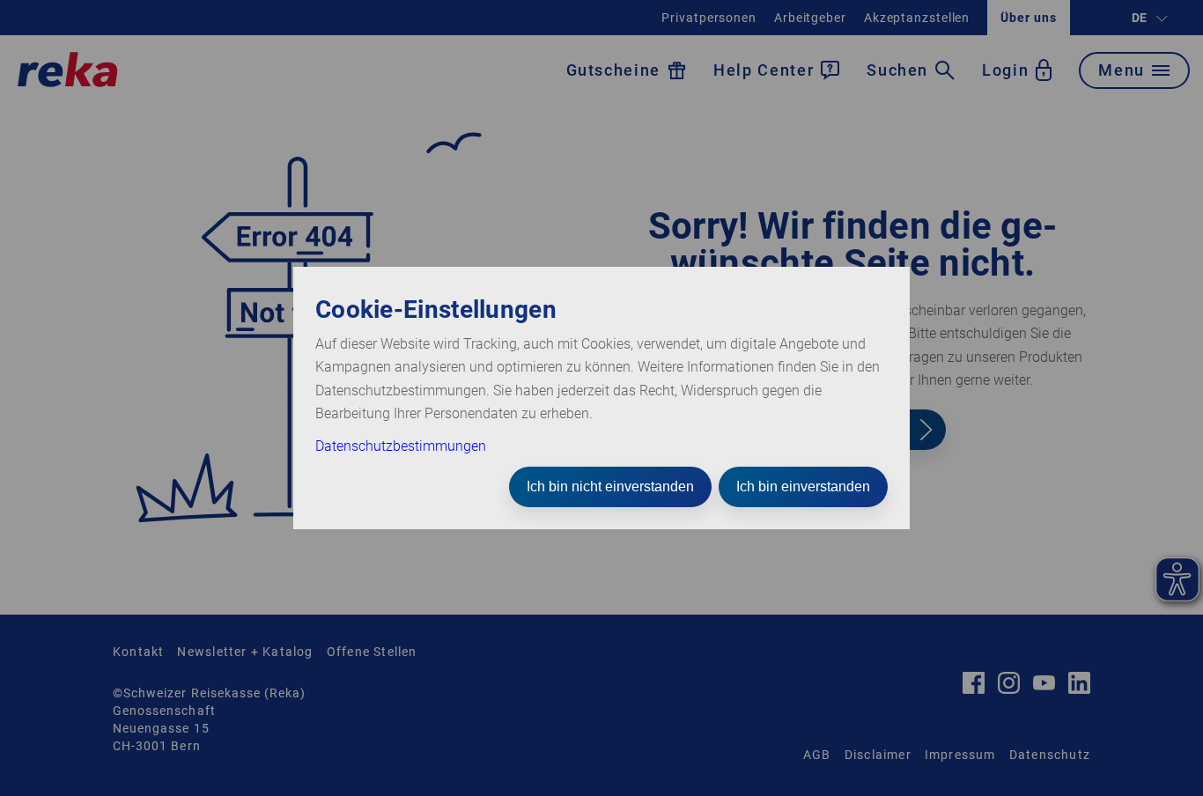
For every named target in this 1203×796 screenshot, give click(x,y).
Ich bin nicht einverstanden (610, 486)
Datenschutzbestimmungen (400, 446)
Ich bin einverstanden (803, 486)
